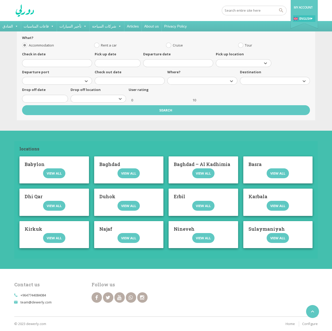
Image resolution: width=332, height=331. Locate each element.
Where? (174, 72)
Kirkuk (33, 229)
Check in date (34, 54)
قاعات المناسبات (36, 26)
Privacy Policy (175, 26)
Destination (250, 72)
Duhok (107, 196)
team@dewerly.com (36, 302)
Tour (248, 45)
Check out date (108, 72)
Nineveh (184, 229)
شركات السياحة (104, 26)
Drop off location (86, 89)
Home (290, 323)
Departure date (157, 54)
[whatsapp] (131, 297)
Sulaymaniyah (266, 229)
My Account (303, 7)
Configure (310, 323)
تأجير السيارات (70, 26)
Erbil (179, 196)
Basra (255, 164)
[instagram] (142, 297)
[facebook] (97, 297)
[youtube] (119, 297)
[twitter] (108, 297)
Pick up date (105, 54)
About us (151, 26)
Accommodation (41, 45)
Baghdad (109, 164)
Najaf (105, 229)
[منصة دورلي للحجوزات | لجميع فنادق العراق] (25, 10)
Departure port (35, 72)
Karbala (257, 196)
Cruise (178, 45)
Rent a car (109, 45)
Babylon (35, 164)
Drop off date (34, 89)
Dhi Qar (34, 196)
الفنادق (8, 26)
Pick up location (230, 54)
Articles (133, 26)
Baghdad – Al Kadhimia (202, 164)
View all (54, 173)
